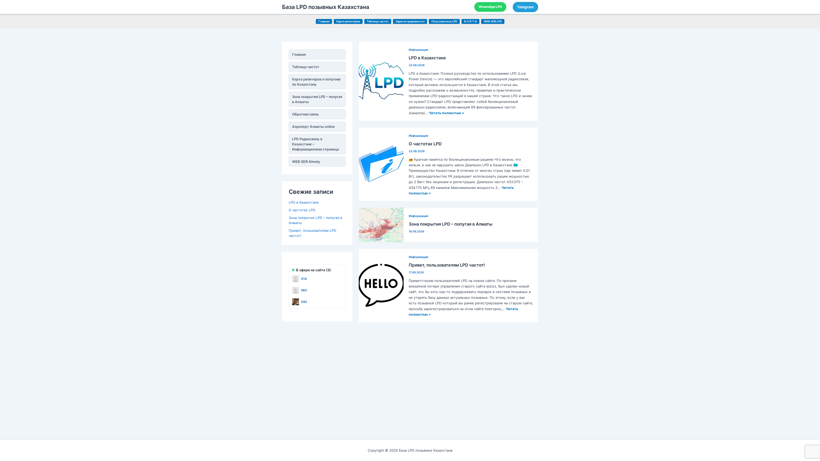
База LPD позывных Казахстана (325, 7)
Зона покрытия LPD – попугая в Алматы (317, 99)
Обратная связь (305, 114)
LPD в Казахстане (304, 202)
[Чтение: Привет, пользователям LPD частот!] (381, 285)
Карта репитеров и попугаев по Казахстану (316, 81)
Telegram (525, 7)
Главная (323, 21)
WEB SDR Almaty (306, 161)
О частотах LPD (302, 210)
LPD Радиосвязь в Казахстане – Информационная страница (315, 144)
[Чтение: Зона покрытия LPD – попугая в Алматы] (381, 224)
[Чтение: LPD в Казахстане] (381, 81)
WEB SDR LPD (493, 21)
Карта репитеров (348, 21)
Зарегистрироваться (410, 21)
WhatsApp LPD (490, 7)
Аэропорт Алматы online (313, 126)
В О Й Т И (470, 21)
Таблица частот (378, 21)
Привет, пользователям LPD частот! (447, 265)
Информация (418, 49)
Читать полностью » (446, 113)
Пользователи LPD (444, 21)
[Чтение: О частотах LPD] (381, 164)
